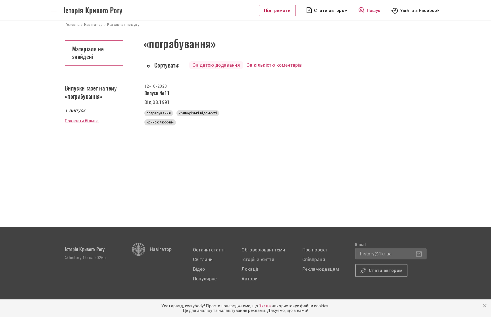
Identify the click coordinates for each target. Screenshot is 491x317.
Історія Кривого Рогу (92, 10)
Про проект (314, 250)
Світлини (203, 259)
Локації (250, 269)
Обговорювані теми (263, 250)
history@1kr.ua (376, 254)
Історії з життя (258, 259)
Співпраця (313, 259)
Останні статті (208, 250)
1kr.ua (265, 306)
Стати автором (331, 10)
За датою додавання (216, 65)
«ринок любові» (160, 122)
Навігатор (161, 249)
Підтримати (277, 10)
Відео (199, 269)
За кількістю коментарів (274, 65)
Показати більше (82, 121)
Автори (249, 279)
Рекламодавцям (320, 269)
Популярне (205, 279)
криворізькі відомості (198, 113)
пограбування (159, 113)
